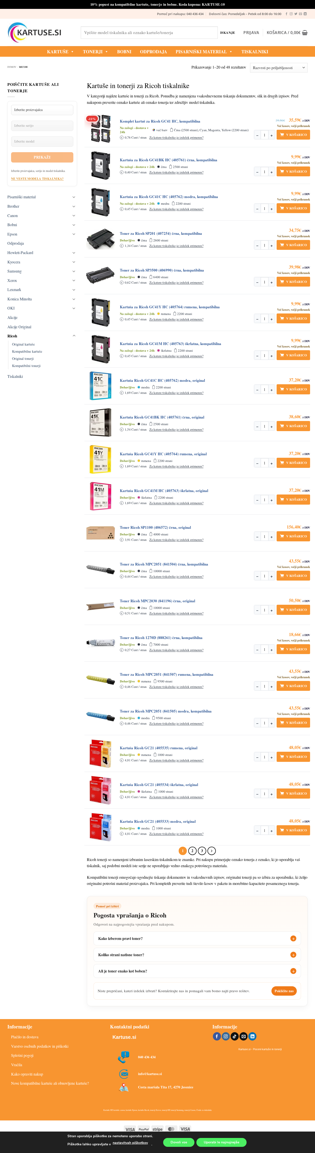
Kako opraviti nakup (27, 1074)
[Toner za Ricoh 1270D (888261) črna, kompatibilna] (100, 643)
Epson (12, 234)
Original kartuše (23, 344)
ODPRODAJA (153, 51)
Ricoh (12, 336)
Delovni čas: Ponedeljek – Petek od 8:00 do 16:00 (245, 14)
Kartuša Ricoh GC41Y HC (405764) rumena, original (163, 454)
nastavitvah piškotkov (130, 1142)
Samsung (14, 271)
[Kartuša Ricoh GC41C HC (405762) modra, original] (100, 386)
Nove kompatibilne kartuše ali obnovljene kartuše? (50, 1083)
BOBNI (124, 51)
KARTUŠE (57, 51)
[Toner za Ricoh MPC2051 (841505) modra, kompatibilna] (100, 717)
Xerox (12, 280)
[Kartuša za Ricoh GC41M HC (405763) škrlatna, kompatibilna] (100, 349)
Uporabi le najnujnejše (221, 1142)
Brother (13, 206)
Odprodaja (15, 243)
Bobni (12, 224)
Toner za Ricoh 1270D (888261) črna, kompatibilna (161, 637)
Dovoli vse (179, 1142)
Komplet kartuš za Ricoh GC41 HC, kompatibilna (160, 121)
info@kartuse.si (150, 1073)
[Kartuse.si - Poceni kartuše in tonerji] (40, 32)
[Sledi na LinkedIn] (305, 14)
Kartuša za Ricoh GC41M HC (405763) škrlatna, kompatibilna (170, 343)
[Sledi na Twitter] (295, 14)
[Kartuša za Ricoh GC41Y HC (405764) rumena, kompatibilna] (100, 312)
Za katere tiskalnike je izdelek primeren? (176, 137)
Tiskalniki (254, 51)
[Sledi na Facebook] (286, 14)
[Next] (211, 851)
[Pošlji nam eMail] (300, 14)
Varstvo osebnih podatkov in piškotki (39, 1046)
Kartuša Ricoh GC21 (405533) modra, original (158, 821)
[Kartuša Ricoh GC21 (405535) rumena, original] (100, 753)
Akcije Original (19, 326)
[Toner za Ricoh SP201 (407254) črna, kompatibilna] (100, 239)
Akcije (12, 317)
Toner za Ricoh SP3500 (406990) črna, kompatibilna (162, 270)
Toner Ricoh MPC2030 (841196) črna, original (157, 601)
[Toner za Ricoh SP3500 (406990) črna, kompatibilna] (100, 276)
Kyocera (13, 261)
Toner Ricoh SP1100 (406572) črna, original (155, 527)
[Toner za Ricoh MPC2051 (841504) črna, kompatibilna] (100, 570)
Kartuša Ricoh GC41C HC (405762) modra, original (162, 380)
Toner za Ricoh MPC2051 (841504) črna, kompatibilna (164, 564)
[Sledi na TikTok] (235, 1036)
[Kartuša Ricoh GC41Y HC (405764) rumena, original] (100, 459)
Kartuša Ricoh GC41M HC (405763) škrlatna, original (164, 490)
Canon (12, 215)
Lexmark (14, 289)
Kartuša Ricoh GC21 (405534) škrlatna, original (159, 784)
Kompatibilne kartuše (27, 351)
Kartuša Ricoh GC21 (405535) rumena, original (158, 748)
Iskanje (227, 32)
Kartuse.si (124, 1037)
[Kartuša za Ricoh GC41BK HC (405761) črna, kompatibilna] (100, 165)
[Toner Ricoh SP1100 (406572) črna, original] (100, 533)
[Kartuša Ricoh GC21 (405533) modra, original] (100, 827)
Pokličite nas (284, 990)
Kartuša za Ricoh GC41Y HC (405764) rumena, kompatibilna (170, 307)
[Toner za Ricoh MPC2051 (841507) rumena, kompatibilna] (100, 680)
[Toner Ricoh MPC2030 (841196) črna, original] (100, 606)
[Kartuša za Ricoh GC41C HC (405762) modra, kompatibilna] (100, 202)
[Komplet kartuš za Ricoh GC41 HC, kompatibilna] (100, 129)
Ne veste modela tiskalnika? (37, 179)
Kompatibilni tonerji (26, 365)
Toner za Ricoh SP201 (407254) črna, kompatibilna (161, 233)
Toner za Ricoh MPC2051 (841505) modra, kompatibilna (166, 711)
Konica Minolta (19, 298)
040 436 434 (147, 1057)
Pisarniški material (201, 51)
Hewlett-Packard (20, 252)
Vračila (16, 1064)
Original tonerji (23, 358)
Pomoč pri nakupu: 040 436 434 (180, 14)
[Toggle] (74, 197)
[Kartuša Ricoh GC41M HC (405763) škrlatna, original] (100, 496)
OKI (11, 308)
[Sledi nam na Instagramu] (291, 14)
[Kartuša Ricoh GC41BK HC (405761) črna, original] (100, 423)
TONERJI (93, 51)
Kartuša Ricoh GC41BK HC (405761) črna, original (162, 417)
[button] (251, 32)
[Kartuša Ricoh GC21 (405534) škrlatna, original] (100, 790)
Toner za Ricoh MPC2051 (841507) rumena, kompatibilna (166, 674)
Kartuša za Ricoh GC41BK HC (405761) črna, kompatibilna (168, 160)
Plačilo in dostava (24, 1036)
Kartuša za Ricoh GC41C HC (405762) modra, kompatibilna (169, 196)
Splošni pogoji (22, 1055)
